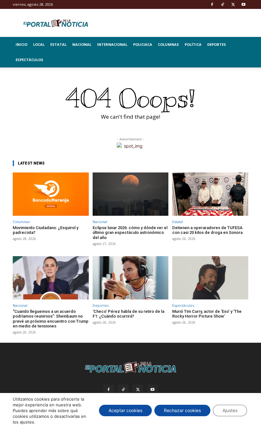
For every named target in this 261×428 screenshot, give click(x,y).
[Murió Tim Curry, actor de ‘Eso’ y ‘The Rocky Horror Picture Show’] (210, 277)
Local (39, 44)
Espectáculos (29, 59)
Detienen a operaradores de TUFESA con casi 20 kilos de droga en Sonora (207, 230)
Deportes (216, 44)
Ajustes (229, 410)
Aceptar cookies (125, 410)
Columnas (168, 44)
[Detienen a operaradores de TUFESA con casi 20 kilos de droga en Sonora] (210, 194)
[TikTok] (222, 4)
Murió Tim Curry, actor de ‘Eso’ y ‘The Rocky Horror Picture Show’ (207, 314)
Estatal (58, 44)
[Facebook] (212, 4)
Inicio (21, 44)
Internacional (112, 44)
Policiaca (142, 44)
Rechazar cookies (182, 410)
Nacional (81, 44)
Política (193, 44)
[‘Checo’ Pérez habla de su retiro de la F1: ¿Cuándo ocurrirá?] (131, 277)
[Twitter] (233, 4)
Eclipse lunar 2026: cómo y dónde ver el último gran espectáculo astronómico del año (130, 232)
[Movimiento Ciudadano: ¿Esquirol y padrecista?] (51, 194)
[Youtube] (243, 4)
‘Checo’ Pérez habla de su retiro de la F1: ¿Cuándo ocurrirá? (128, 314)
